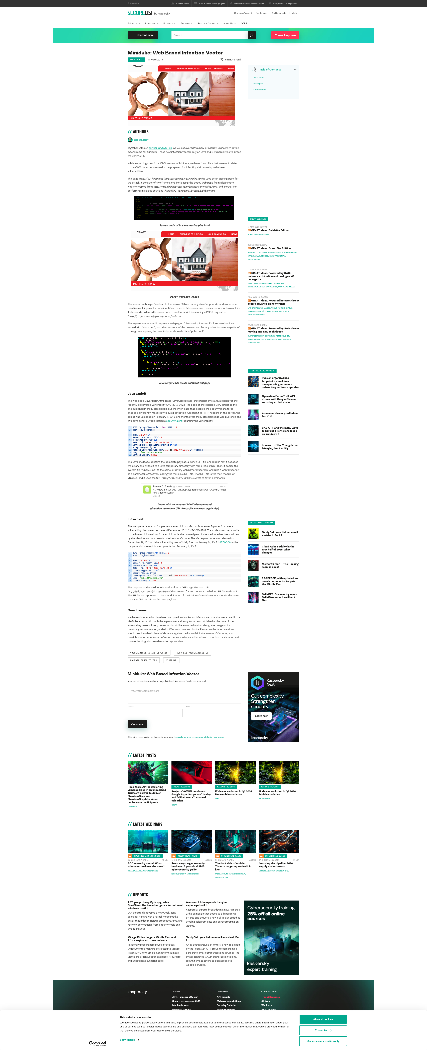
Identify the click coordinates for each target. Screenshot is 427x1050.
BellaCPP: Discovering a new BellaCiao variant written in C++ (280, 597)
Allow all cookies (323, 1019)
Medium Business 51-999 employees (249, 3)
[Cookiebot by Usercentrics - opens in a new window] (97, 1043)
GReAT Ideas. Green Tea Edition (271, 248)
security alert (174, 420)
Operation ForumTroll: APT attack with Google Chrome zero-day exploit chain (279, 399)
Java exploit (260, 77)
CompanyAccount (243, 13)
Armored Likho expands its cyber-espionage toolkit (207, 904)
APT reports (136, 59)
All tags (265, 1001)
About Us (228, 23)
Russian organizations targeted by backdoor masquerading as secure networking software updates (280, 382)
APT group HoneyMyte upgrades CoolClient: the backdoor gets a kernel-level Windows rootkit (155, 905)
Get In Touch (262, 13)
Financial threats (181, 1009)
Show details (127, 1039)
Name (131, 706)
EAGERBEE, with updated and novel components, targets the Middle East (280, 581)
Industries (150, 23)
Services (185, 23)
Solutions (132, 23)
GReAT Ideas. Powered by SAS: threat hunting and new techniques (273, 330)
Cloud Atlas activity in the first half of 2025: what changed (278, 549)
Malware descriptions (229, 1001)
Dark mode (280, 13)
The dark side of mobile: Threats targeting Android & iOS (233, 866)
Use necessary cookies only (323, 1041)
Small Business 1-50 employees (212, 3)
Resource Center (206, 23)
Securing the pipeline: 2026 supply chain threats (276, 865)
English (293, 13)
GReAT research (182, 787)
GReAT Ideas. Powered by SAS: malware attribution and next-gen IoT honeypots (271, 276)
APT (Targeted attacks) (185, 996)
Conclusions (260, 89)
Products (168, 23)
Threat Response (270, 996)
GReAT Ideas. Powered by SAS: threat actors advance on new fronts (273, 302)
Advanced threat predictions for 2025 (280, 415)
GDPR (244, 23)
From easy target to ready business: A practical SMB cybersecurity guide (188, 866)
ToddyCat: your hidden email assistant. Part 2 (280, 534)
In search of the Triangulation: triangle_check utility (280, 447)
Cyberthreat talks (187, 856)
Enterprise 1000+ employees (285, 3)
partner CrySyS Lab (160, 147)
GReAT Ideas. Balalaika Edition (270, 230)
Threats (176, 992)
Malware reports (226, 787)
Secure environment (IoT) (186, 1001)
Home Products (182, 3)
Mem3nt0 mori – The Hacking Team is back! (280, 565)
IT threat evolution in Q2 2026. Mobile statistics (277, 793)
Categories (223, 992)
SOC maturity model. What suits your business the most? (146, 865)
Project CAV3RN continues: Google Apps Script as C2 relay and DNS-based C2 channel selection (191, 796)
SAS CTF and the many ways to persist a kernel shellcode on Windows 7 (280, 430)
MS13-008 (225, 542)
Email (189, 706)
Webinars (266, 1005)
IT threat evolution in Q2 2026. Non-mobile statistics (234, 793)
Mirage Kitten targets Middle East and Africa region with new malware (152, 939)
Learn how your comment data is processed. (200, 737)
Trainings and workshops (147, 856)
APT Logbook (268, 1009)
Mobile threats (180, 1005)
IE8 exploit (259, 83)
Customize (321, 1030)
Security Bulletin (226, 1005)
